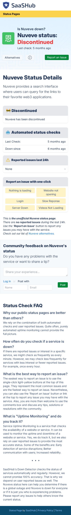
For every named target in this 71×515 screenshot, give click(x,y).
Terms (58, 510)
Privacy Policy (45, 510)
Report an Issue (56, 57)
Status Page (15, 510)
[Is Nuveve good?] (30, 57)
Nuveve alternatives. (42, 233)
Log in (7, 281)
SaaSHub (31, 510)
